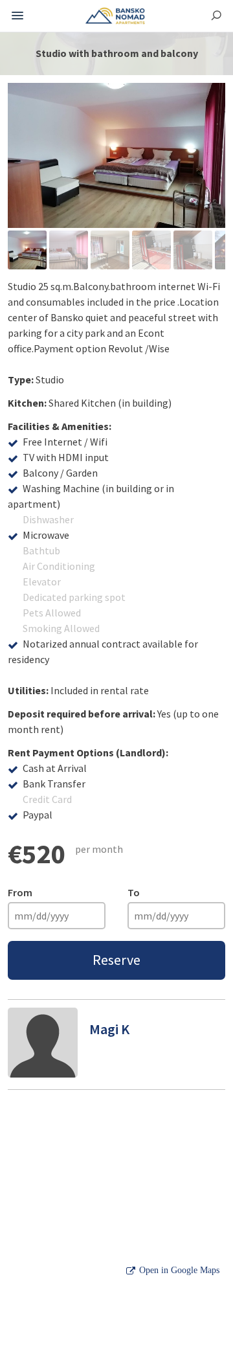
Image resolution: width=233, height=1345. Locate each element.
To (134, 892)
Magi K (109, 1029)
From (20, 892)
